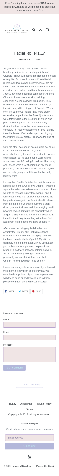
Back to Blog (31, 384)
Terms (29, 409)
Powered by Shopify (45, 466)
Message (8, 344)
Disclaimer (26, 403)
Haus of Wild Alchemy (22, 466)
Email (6, 332)
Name (6, 319)
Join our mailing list (29, 423)
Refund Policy (44, 403)
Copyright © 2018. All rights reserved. (29, 414)
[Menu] (54, 29)
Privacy (12, 403)
